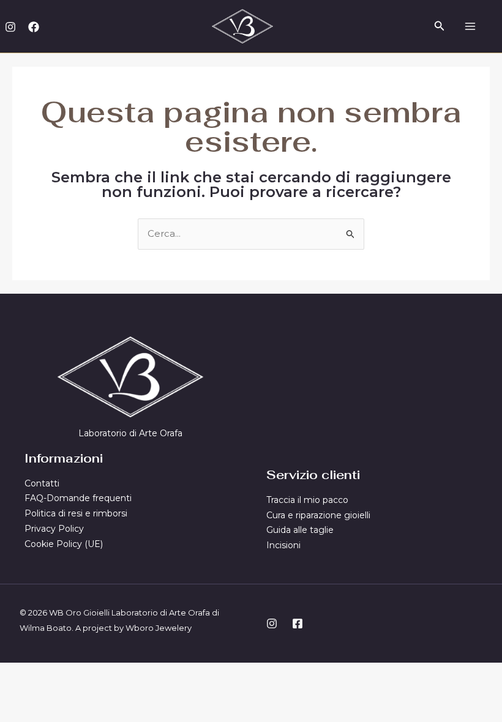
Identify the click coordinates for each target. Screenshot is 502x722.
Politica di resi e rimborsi (75, 513)
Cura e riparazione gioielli (318, 515)
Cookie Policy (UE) (63, 543)
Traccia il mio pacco (307, 499)
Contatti (41, 483)
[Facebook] (33, 26)
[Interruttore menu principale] (469, 26)
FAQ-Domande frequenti (78, 498)
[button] (439, 26)
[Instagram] (10, 26)
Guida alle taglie (300, 529)
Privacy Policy (54, 528)
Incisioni (283, 545)
